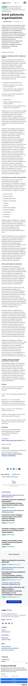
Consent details (4, 676)
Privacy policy (14, 676)
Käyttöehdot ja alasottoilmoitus (10, 648)
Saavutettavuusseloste (7, 650)
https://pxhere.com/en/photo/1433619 (12, 440)
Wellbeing (11, 564)
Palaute (3, 661)
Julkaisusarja (4, 637)
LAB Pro (4, 6)
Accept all (14, 679)
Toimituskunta (5, 659)
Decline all (14, 682)
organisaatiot (16, 474)
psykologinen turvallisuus (10, 476)
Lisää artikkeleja (14, 601)
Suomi (3, 619)
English (9, 619)
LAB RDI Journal (5, 631)
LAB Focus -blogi (5, 639)
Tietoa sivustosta (6, 646)
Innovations (7, 21)
